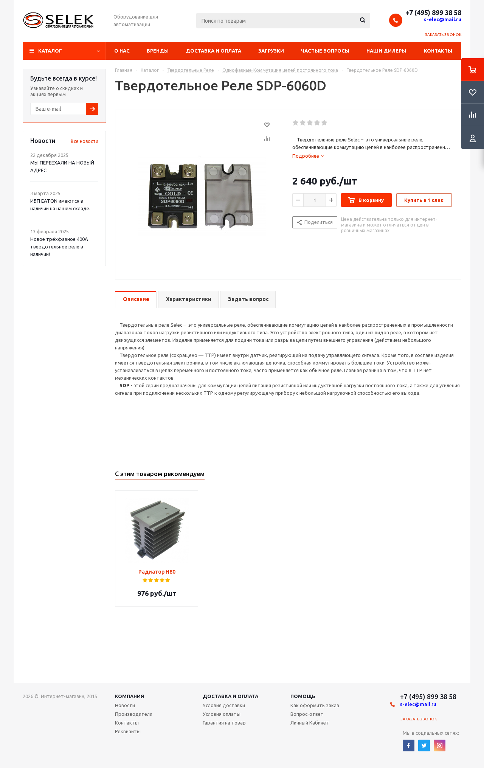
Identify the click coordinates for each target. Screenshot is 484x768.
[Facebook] (408, 745)
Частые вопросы (325, 50)
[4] (317, 123)
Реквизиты (128, 731)
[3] (310, 123)
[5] (324, 123)
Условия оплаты (221, 714)
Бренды (158, 50)
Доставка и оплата (213, 50)
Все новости (84, 141)
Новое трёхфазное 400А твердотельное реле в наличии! (59, 246)
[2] (303, 123)
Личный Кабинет (309, 722)
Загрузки (271, 50)
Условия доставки (224, 705)
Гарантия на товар (224, 722)
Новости (125, 705)
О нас (122, 50)
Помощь (302, 696)
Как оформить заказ (314, 705)
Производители (133, 714)
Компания (129, 696)
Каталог (50, 50)
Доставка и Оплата (230, 696)
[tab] (308, 156)
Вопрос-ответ (307, 714)
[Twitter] (424, 745)
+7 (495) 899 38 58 (433, 12)
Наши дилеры (386, 50)
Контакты (438, 50)
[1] (295, 123)
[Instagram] (439, 745)
